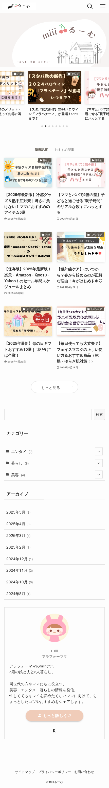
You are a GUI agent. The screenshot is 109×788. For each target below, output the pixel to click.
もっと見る (50, 387)
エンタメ (21, 451)
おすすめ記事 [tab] (64, 149)
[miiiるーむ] (19, 6)
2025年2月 (18, 547)
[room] (54, 731)
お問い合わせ (84, 771)
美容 (18, 474)
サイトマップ (25, 771)
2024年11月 (19, 570)
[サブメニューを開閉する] (99, 451)
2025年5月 (18, 512)
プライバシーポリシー (54, 771)
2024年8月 (18, 593)
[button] (42, 126)
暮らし (20, 463)
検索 (99, 414)
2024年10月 (19, 581)
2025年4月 (18, 523)
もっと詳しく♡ (56, 715)
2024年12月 (19, 558)
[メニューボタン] (102, 6)
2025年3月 (18, 535)
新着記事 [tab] (41, 149)
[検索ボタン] (90, 6)
